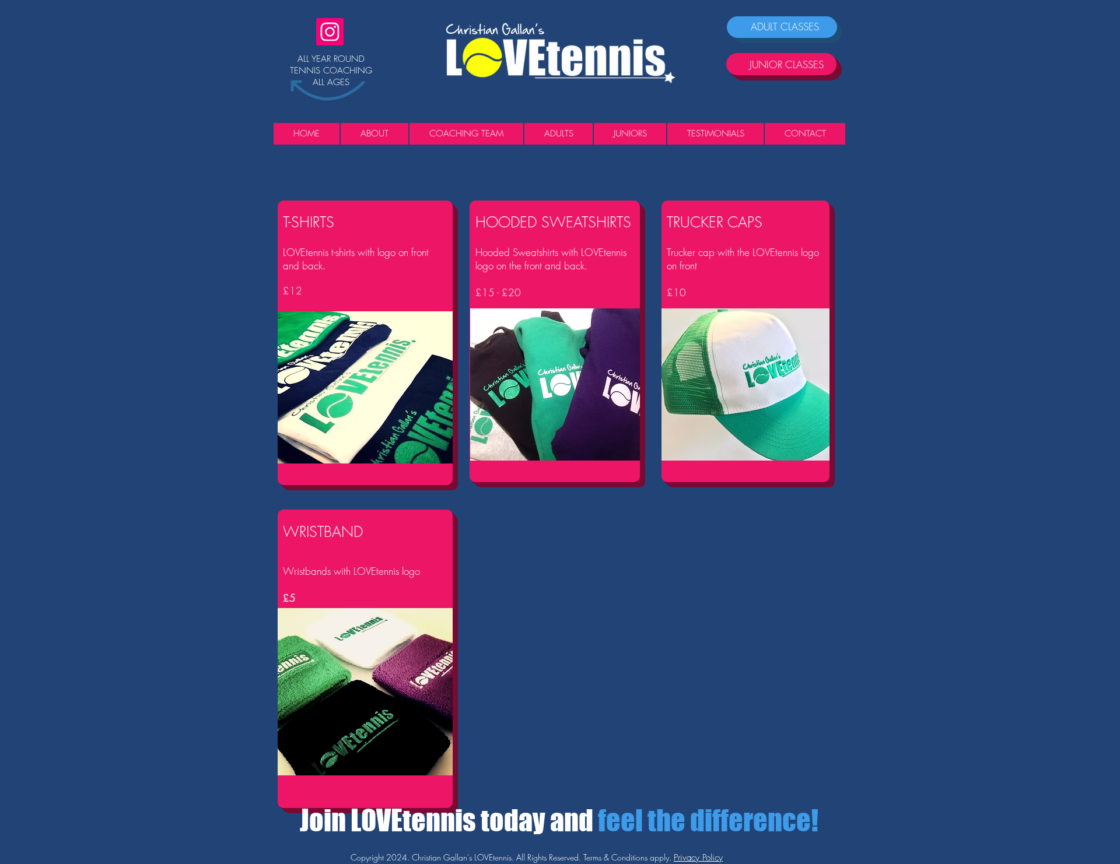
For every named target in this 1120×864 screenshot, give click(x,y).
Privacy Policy (698, 857)
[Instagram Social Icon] (330, 31)
